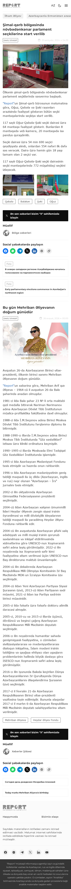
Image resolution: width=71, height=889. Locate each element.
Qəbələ (9, 201)
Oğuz (53, 201)
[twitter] (27, 251)
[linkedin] (34, 251)
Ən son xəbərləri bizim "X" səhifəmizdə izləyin (34, 215)
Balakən (25, 201)
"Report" (8, 103)
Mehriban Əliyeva (15, 720)
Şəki (39, 201)
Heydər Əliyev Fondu (45, 720)
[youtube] (47, 852)
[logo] (11, 5)
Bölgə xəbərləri (21, 232)
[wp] (13, 251)
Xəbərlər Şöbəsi (22, 751)
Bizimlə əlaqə (50, 816)
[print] (41, 251)
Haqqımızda (10, 816)
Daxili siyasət (10, 40)
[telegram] (20, 251)
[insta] (14, 852)
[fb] (5, 251)
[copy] (49, 251)
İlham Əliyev (13, 15)
